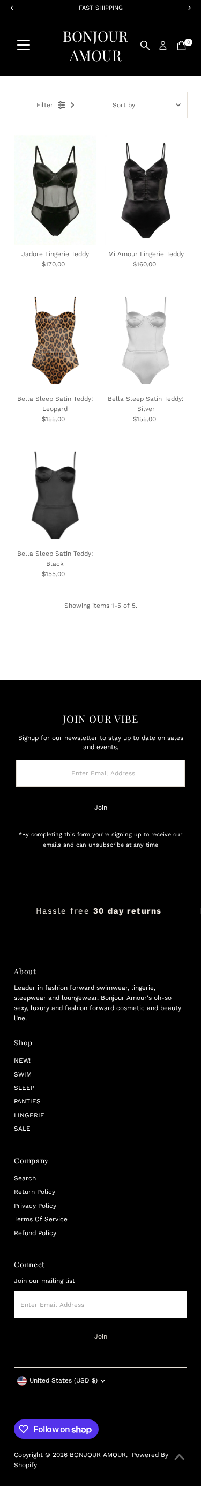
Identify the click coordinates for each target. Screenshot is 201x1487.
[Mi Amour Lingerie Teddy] (146, 190)
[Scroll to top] (179, 1457)
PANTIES (27, 1101)
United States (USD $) (63, 1380)
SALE (22, 1128)
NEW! (22, 1060)
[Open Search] (145, 45)
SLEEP (24, 1088)
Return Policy (34, 1191)
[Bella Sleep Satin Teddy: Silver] (146, 340)
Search (25, 1178)
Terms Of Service (41, 1219)
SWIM (23, 1074)
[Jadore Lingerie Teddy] (55, 190)
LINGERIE (29, 1115)
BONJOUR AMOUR (95, 45)
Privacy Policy (35, 1205)
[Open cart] (181, 45)
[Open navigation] (23, 45)
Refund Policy (35, 1233)
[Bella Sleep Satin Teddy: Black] (55, 495)
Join (100, 807)
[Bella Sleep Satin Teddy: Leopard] (55, 340)
